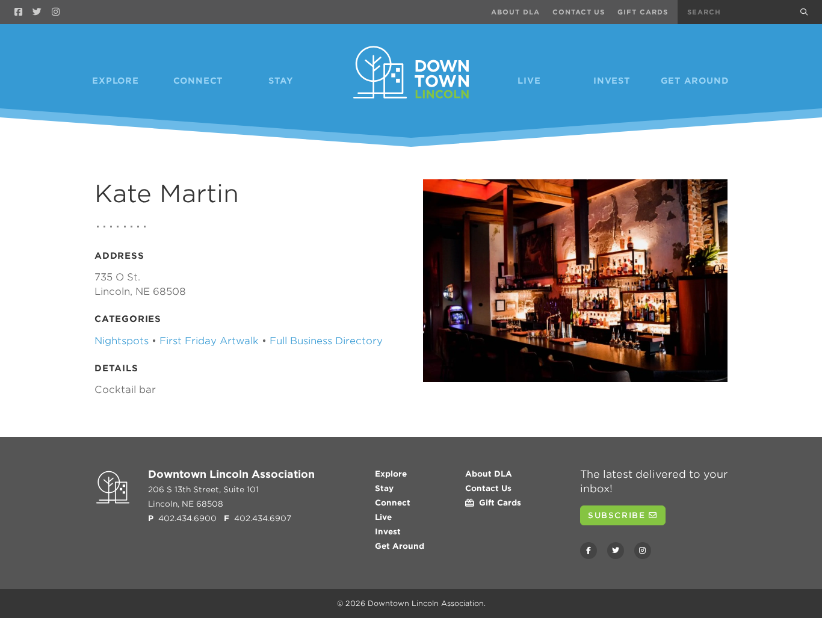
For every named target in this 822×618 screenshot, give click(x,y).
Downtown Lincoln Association (426, 603)
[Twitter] (37, 12)
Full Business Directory (326, 341)
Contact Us (578, 12)
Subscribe (618, 515)
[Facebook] (18, 12)
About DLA (515, 12)
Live (529, 80)
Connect (198, 80)
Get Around (695, 80)
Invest (612, 80)
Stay (281, 80)
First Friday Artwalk (209, 341)
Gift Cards (642, 12)
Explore (115, 80)
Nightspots (121, 341)
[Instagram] (56, 12)
